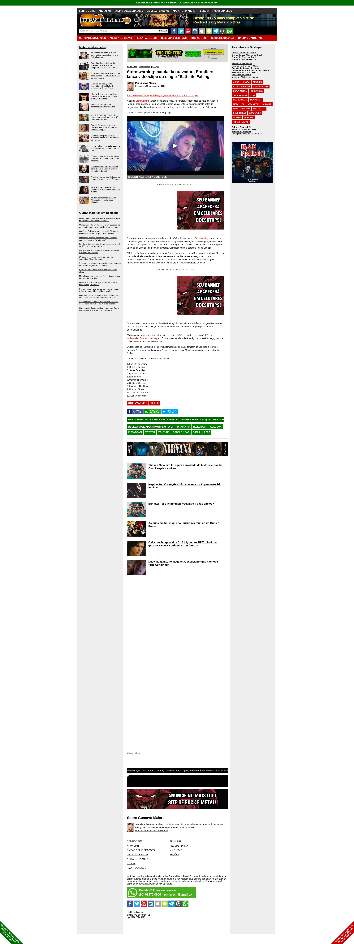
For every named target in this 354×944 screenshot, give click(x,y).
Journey (153, 338)
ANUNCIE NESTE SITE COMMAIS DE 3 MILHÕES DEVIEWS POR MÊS (344, 933)
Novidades (132, 67)
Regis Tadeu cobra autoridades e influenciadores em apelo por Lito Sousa (105, 148)
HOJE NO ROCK (199, 38)
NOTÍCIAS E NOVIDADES (92, 38)
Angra (246, 82)
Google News (181, 432)
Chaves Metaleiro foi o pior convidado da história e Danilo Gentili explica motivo (185, 467)
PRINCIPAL (175, 841)
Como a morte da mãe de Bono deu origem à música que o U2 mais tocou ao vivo (105, 117)
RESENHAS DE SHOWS (174, 38)
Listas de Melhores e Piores (245, 77)
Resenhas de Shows (241, 75)
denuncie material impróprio (197, 881)
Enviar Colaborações (241, 131)
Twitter (150, 432)
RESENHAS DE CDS (147, 38)
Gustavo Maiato (148, 83)
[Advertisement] (150, 295)
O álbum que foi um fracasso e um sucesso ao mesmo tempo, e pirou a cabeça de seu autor (99, 226)
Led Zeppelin (240, 100)
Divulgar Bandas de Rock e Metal (247, 134)
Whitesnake (133, 338)
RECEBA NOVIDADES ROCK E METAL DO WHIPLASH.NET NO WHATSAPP (177, 2)
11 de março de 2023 (156, 86)
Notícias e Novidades (242, 64)
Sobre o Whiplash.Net (242, 127)
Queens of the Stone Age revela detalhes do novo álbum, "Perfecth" (98, 283)
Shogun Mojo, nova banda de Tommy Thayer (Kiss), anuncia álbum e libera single (99, 290)
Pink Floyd (259, 109)
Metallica (238, 104)
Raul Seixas (239, 113)
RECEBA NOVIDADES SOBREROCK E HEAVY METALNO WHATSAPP (10, 933)
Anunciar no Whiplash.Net (244, 129)
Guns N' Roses (260, 86)
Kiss (252, 95)
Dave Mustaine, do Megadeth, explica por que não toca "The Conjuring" (183, 563)
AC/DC (236, 82)
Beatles (257, 82)
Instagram (135, 432)
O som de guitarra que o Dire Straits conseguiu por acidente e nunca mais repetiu (99, 219)
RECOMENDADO (179, 846)
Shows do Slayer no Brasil (244, 57)
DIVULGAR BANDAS (158, 11)
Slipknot (249, 117)
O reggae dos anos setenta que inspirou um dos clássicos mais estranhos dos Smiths (98, 296)
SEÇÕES (223, 38)
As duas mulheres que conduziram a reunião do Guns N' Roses (184, 525)
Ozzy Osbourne (241, 109)
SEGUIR (204, 11)
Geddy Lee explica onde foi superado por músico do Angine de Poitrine (105, 137)
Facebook (215, 427)
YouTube (163, 432)
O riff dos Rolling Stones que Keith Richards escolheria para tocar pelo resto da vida (98, 232)
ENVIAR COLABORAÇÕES (128, 11)
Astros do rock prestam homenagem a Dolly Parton (103, 105)
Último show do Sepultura (244, 53)
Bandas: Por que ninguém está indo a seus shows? (181, 503)
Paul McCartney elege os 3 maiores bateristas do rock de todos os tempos (104, 127)
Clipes (156, 67)
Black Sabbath (241, 86)
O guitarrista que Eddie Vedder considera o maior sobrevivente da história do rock (105, 168)
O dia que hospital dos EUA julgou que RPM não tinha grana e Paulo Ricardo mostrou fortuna (182, 544)
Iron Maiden (256, 91)
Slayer (237, 117)
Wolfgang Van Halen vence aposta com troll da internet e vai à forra (105, 189)
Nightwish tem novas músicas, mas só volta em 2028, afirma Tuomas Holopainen (104, 96)
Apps (207, 432)
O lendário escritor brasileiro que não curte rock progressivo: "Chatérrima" (98, 239)
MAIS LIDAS (176, 850)
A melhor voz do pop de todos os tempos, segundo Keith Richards (105, 178)
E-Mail (197, 432)
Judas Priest (240, 95)
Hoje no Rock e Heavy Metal (245, 66)
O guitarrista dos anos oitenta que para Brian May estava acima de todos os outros (99, 309)
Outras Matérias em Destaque (98, 212)
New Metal (253, 104)
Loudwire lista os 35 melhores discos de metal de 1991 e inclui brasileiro (99, 245)
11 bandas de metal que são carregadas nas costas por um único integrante (104, 55)
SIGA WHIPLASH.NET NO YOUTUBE (147, 177)
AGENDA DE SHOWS (121, 38)
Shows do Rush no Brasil (244, 59)
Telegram (199, 427)
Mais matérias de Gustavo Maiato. (151, 830)
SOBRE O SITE (87, 11)
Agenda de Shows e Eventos (245, 68)
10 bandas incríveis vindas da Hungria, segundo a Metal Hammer (96, 258)
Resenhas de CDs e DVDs (244, 72)
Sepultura (255, 113)
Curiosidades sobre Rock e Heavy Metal (250, 70)
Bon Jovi (144, 338)
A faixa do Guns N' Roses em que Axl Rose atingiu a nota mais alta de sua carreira (105, 75)
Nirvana (267, 104)
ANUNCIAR (105, 11)
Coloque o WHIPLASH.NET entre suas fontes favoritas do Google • (184, 419)
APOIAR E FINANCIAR (184, 11)
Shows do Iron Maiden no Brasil (247, 55)
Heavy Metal (240, 91)
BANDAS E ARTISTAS (250, 38)
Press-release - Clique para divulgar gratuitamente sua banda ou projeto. (162, 95)
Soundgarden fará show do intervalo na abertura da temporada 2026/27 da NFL (103, 65)
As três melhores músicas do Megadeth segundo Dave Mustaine (103, 200)
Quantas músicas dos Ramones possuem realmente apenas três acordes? (105, 158)
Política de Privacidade (160, 884)
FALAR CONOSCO (222, 11)
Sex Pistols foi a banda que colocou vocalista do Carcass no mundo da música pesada (99, 302)
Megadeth (255, 100)
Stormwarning (145, 67)
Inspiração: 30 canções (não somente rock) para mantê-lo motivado (184, 486)
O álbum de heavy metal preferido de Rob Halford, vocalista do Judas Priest (102, 86)
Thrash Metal (240, 122)
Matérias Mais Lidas (92, 47)
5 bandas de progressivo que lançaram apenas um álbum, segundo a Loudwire (100, 264)
